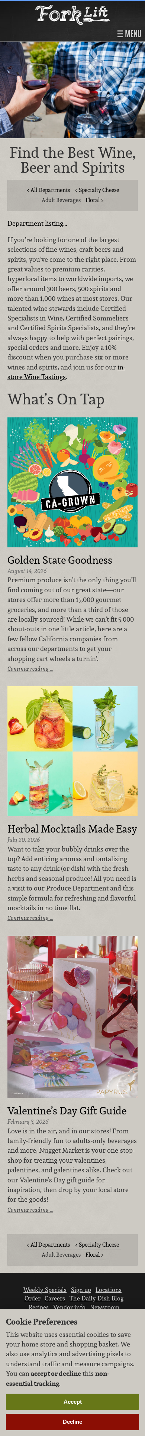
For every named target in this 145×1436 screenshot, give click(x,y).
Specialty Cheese (99, 189)
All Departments (50, 189)
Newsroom (104, 1307)
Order (33, 1298)
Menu (132, 33)
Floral (93, 199)
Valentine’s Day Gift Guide (66, 1111)
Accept (73, 1401)
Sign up (81, 1289)
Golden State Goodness (59, 560)
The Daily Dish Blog (96, 1298)
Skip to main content (35, 6)
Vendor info (69, 1307)
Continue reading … (30, 668)
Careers (55, 1298)
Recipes (39, 1307)
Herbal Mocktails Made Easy (72, 829)
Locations (109, 1289)
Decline (72, 1422)
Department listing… (37, 223)
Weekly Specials (45, 1289)
